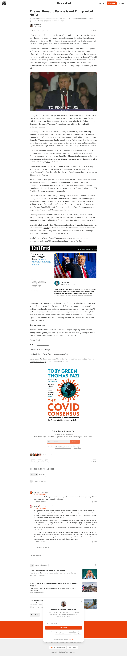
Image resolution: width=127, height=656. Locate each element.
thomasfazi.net (43, 345)
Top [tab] (32, 565)
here (43, 325)
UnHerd (77, 241)
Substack (54, 652)
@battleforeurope (43, 349)
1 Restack (51, 455)
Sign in (121, 3)
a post (58, 185)
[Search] (100, 3)
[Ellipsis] (96, 491)
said (60, 137)
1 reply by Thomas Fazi (42, 547)
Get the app (72, 647)
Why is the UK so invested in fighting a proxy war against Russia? (54, 584)
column (83, 241)
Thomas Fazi (37, 24)
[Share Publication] (104, 3)
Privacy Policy (77, 634)
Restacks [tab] (42, 475)
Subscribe (111, 3)
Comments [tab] (34, 475)
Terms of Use (72, 632)
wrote (38, 153)
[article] (63, 574)
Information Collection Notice (63, 634)
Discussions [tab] (43, 565)
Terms (67, 643)
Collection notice (75, 643)
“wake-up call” (46, 210)
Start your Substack (58, 647)
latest (71, 241)
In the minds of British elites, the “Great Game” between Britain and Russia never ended (53, 589)
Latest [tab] (37, 565)
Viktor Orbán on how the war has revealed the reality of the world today (53, 573)
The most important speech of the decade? (48, 570)
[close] (81, 601)
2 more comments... (36, 556)
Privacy (62, 643)
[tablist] (38, 475)
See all (33, 615)
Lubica (36, 492)
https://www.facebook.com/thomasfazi (53, 354)
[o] (63, 91)
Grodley (36, 506)
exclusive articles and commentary (63, 335)
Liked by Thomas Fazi (41, 494)
